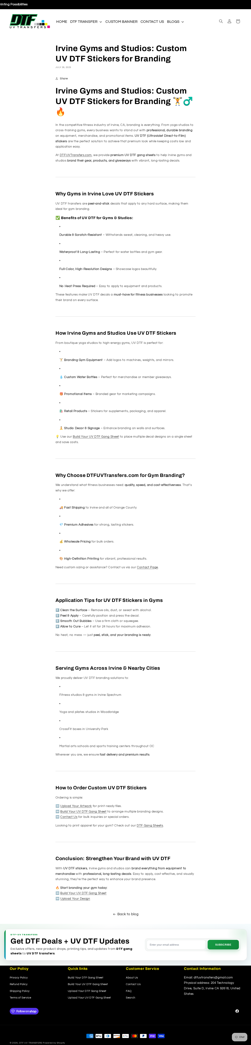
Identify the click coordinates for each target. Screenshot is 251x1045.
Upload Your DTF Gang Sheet (87, 990)
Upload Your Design (75, 898)
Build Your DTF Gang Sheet (85, 977)
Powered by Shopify (54, 1043)
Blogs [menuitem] (173, 22)
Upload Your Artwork (76, 806)
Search (130, 997)
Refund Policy (19, 984)
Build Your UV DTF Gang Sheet (96, 436)
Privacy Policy (19, 977)
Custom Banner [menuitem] (121, 22)
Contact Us (68, 817)
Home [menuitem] (61, 22)
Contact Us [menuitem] (152, 22)
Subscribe (223, 944)
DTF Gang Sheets (150, 825)
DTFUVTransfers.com (76, 155)
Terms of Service (20, 997)
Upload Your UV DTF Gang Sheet (89, 997)
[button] (221, 21)
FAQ (129, 990)
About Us (132, 977)
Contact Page (147, 567)
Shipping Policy (20, 990)
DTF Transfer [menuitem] (84, 22)
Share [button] (64, 78)
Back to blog (128, 914)
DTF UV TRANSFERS (30, 1043)
